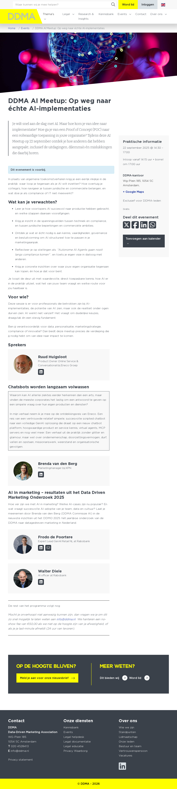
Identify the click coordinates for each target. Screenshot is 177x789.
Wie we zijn (126, 727)
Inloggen (147, 4)
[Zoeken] (113, 4)
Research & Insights (86, 16)
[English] (163, 4)
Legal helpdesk (73, 737)
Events (122, 14)
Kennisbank (106, 14)
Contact (140, 14)
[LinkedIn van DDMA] (122, 766)
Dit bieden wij (109, 678)
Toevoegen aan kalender (143, 238)
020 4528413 (20, 746)
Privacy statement (20, 759)
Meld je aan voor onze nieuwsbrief (44, 678)
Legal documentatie (77, 741)
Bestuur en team (130, 746)
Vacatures (125, 755)
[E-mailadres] (48, 548)
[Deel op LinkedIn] (143, 225)
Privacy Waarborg (75, 750)
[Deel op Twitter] (126, 225)
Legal (66, 14)
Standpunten (127, 732)
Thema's (48, 14)
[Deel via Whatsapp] (152, 225)
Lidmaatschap (128, 737)
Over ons (156, 14)
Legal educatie (73, 746)
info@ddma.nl (20, 750)
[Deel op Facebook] (135, 225)
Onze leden (126, 741)
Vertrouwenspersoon (133, 750)
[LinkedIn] (41, 372)
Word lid (128, 4)
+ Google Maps (133, 191)
